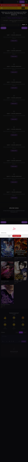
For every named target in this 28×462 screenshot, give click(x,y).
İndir (9, 236)
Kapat (23, 24)
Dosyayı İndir (16, 236)
